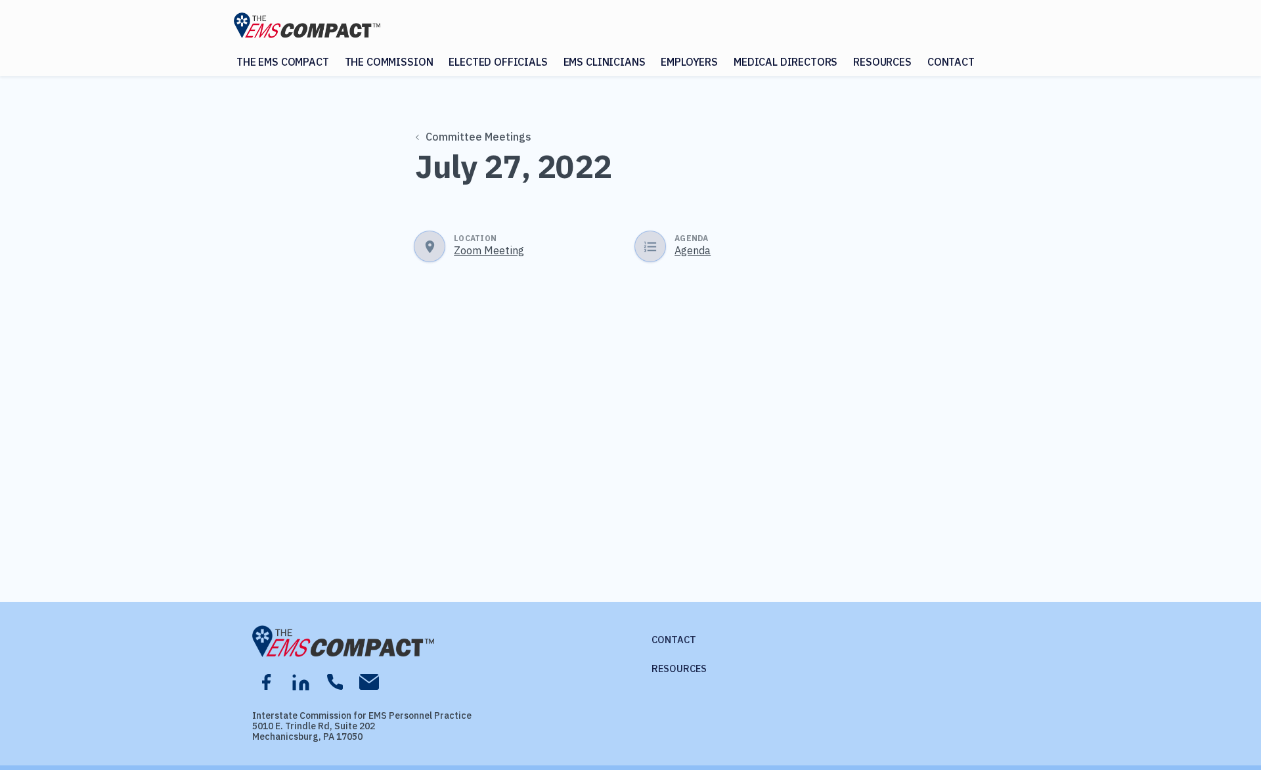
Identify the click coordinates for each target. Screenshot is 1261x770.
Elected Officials (498, 61)
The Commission (389, 61)
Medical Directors (785, 61)
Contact (951, 61)
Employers (689, 61)
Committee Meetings (478, 136)
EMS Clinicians (605, 61)
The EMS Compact (282, 61)
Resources (882, 61)
